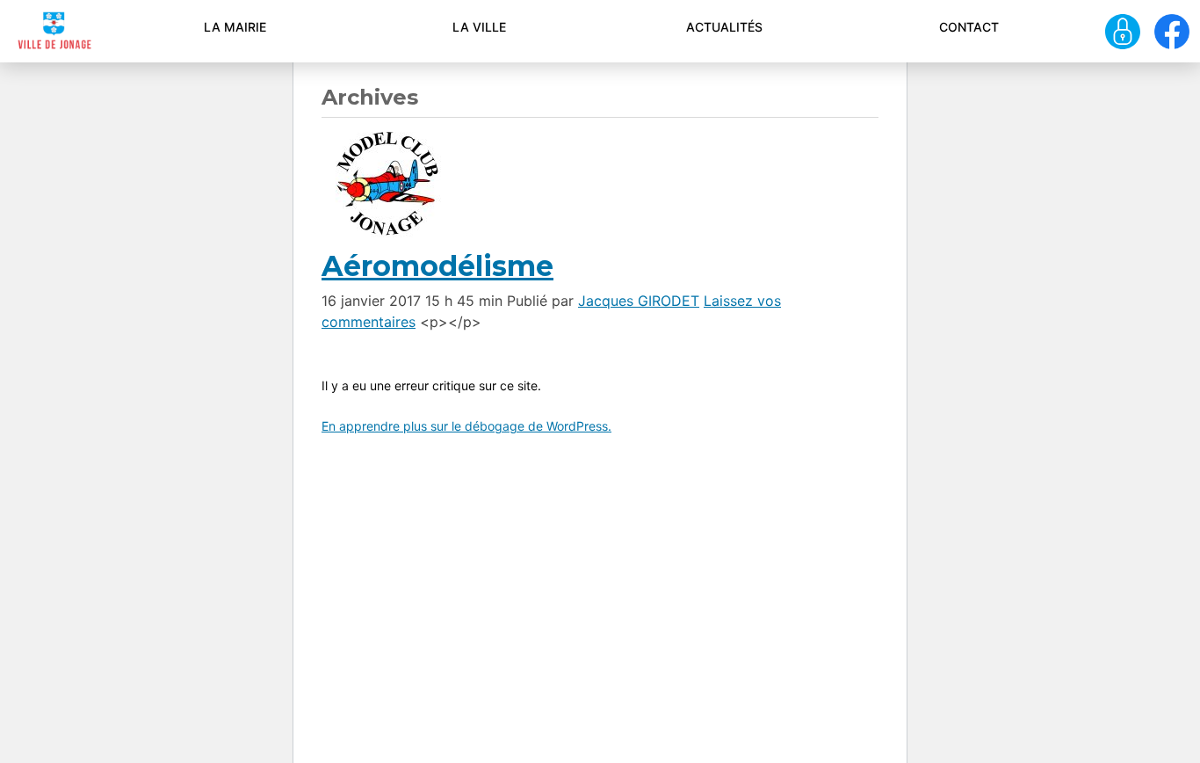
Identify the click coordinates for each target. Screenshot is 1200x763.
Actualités (724, 26)
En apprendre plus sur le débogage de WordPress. (466, 425)
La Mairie (235, 26)
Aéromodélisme (437, 266)
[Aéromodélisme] (387, 182)
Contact (969, 26)
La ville (479, 26)
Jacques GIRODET (638, 300)
